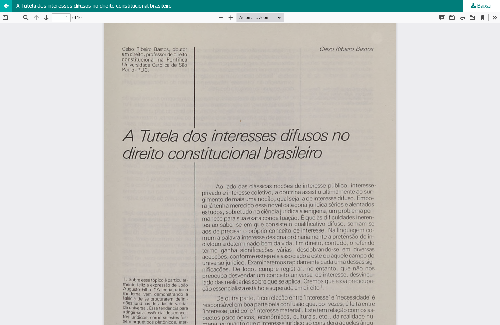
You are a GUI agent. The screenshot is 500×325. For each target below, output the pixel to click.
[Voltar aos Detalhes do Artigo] (6, 6)
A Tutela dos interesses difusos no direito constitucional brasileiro (94, 6)
